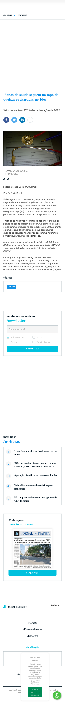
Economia (22, 15)
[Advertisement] (32, 55)
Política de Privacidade (35, 683)
